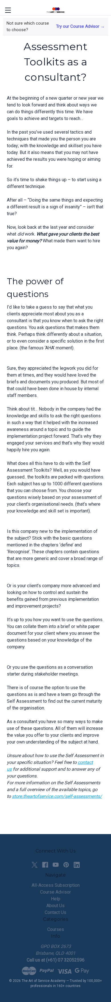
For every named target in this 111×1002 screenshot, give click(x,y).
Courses (55, 929)
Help (55, 898)
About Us (55, 905)
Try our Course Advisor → (80, 26)
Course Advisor (55, 892)
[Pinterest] (66, 865)
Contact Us (55, 912)
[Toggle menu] (8, 10)
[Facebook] (45, 865)
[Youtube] (56, 865)
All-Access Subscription (56, 885)
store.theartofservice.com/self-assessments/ (57, 796)
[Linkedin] (77, 865)
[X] (35, 865)
